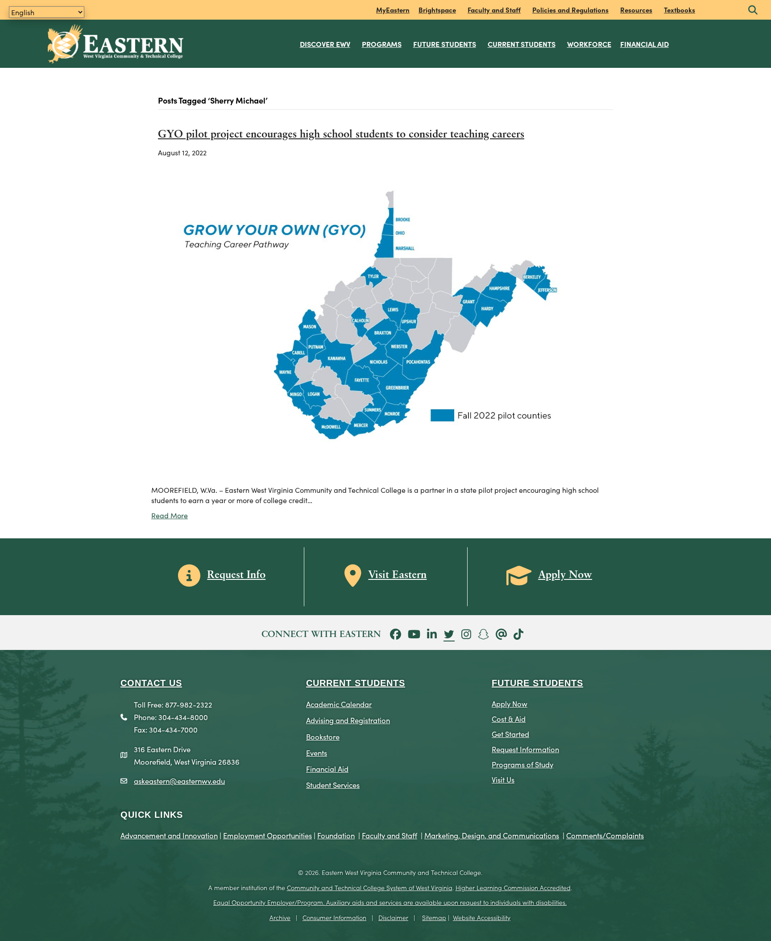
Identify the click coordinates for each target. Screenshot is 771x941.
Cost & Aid (509, 718)
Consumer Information (334, 917)
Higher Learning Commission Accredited (513, 887)
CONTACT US (151, 683)
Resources (636, 9)
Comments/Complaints (605, 835)
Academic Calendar (339, 704)
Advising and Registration (348, 720)
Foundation (336, 835)
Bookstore (323, 736)
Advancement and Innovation (169, 835)
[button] (753, 10)
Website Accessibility (481, 917)
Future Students (444, 44)
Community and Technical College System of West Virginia (369, 887)
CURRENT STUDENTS (355, 683)
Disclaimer (393, 917)
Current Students (521, 44)
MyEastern (393, 9)
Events (316, 752)
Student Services (333, 784)
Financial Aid (644, 44)
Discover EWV (325, 44)
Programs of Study (522, 764)
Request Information (525, 749)
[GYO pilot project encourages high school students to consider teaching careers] (379, 320)
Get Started (510, 734)
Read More (169, 515)
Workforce (589, 44)
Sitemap (434, 917)
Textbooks (679, 9)
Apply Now (509, 703)
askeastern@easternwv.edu (179, 780)
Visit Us (503, 779)
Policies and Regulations (570, 9)
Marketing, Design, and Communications (491, 835)
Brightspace (437, 9)
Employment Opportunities (267, 835)
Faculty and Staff (494, 9)
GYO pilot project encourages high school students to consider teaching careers (341, 134)
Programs (382, 44)
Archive (279, 917)
